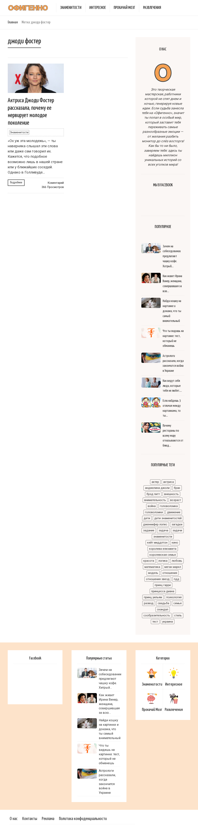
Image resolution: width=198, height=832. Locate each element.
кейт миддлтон (157, 542)
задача (163, 530)
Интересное (97, 8)
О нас (14, 819)
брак (177, 488)
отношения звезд (158, 579)
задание (148, 530)
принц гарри (163, 585)
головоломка (169, 506)
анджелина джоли (157, 488)
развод (149, 603)
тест (155, 621)
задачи (177, 530)
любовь (177, 560)
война (152, 506)
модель (153, 573)
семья (177, 603)
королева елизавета (162, 548)
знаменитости (162, 536)
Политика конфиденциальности (83, 819)
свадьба (163, 603)
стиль (178, 615)
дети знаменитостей (168, 518)
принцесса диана (162, 591)
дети (147, 518)
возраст (175, 500)
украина (167, 621)
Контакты (29, 819)
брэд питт (153, 494)
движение (173, 512)
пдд (176, 579)
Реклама (48, 819)
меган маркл (172, 567)
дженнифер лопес (155, 524)
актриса (168, 482)
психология (174, 597)
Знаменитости (70, 8)
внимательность (155, 500)
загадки (177, 524)
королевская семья (162, 554)
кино (175, 542)
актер (155, 482)
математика (152, 567)
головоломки (154, 512)
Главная (13, 22)
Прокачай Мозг (124, 8)
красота (148, 560)
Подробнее (16, 182)
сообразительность (156, 615)
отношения (169, 573)
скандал (162, 609)
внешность (171, 494)
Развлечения (152, 8)
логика (162, 560)
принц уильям (153, 597)
